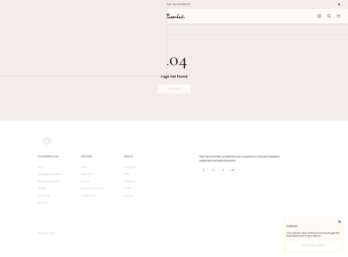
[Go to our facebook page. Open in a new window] (204, 170)
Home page (174, 88)
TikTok (127, 188)
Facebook (129, 181)
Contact (42, 188)
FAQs (41, 167)
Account (42, 202)
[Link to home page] (47, 141)
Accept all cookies (313, 245)
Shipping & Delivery (49, 181)
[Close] (339, 222)
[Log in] (319, 16)
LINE (126, 174)
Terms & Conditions (92, 188)
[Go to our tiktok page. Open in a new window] (223, 170)
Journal (85, 181)
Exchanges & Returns (50, 174)
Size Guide (44, 195)
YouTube (128, 195)
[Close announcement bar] (339, 4)
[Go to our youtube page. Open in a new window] (233, 170)
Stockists (86, 174)
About (84, 167)
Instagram (130, 167)
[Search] (329, 16)
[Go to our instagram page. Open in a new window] (213, 170)
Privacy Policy (88, 195)
